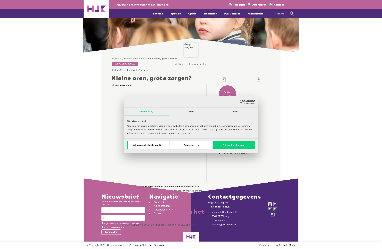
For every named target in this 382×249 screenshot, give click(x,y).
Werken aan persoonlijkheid (234, 153)
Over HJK (159, 202)
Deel (181, 63)
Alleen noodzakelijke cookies (148, 145)
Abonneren (259, 4)
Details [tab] (191, 111)
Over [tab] (235, 111)
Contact (279, 4)
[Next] (258, 79)
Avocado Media (287, 245)
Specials (176, 13)
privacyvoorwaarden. (130, 223)
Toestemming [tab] (146, 111)
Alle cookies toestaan (234, 145)
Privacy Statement (142, 245)
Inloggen (239, 4)
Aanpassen (189, 145)
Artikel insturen (162, 206)
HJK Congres (232, 13)
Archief (279, 13)
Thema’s (158, 13)
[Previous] (224, 79)
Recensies (210, 13)
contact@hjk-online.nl (223, 224)
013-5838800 (218, 220)
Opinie (192, 13)
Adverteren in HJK (163, 209)
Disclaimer (159, 245)
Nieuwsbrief (255, 13)
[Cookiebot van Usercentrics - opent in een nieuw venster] (242, 102)
